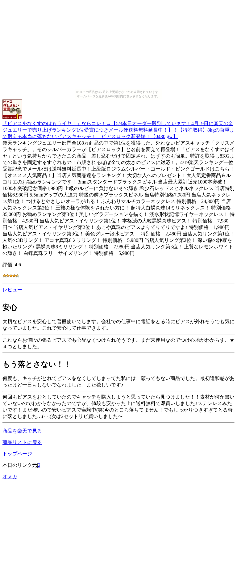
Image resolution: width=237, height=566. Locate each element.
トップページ (17, 453)
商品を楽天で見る (22, 430)
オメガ (9, 476)
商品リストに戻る (22, 442)
